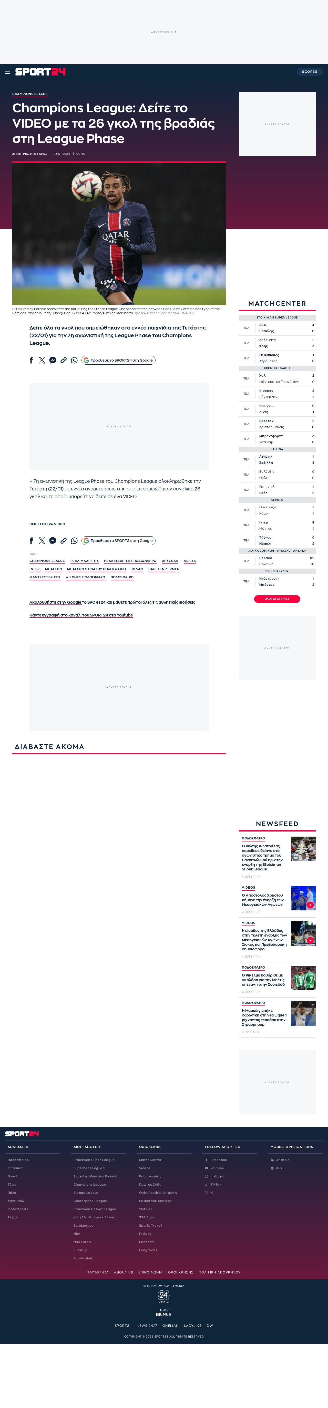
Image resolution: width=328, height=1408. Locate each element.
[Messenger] (52, 360)
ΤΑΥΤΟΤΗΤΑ (98, 1272)
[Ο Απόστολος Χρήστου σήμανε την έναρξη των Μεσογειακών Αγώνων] (303, 898)
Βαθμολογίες (150, 1176)
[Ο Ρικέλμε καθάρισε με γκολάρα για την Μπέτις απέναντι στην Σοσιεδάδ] (303, 978)
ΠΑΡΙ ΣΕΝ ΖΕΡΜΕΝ (164, 569)
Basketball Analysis (155, 1201)
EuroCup (81, 1250)
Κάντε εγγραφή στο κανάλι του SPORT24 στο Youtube (81, 615)
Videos (144, 1168)
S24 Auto (146, 1217)
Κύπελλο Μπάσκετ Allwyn (95, 1217)
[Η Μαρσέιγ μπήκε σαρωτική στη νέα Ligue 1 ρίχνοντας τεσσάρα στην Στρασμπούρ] (303, 1013)
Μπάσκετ (15, 1168)
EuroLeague (84, 1225)
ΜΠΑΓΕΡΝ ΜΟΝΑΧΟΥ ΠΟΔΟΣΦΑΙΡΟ (96, 569)
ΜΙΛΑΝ (137, 569)
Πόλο (12, 1192)
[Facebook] (31, 360)
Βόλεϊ (12, 1176)
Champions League (90, 1184)
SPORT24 (123, 1325)
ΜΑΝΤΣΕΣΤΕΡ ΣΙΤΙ (44, 577)
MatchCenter (150, 1160)
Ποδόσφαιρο (122, 577)
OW (210, 1325)
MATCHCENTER (277, 303)
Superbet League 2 (89, 1168)
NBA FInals (82, 1241)
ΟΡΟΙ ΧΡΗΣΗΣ (181, 1272)
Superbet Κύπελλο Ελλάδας (97, 1176)
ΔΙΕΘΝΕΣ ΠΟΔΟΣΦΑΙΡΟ (85, 577)
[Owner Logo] (164, 1296)
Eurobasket (83, 1258)
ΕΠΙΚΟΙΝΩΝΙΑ (150, 1272)
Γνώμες (145, 1233)
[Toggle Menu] (7, 71)
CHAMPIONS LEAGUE (47, 560)
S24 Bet (145, 1209)
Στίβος (13, 1217)
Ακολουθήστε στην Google (55, 602)
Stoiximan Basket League (95, 1209)
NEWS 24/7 (147, 1325)
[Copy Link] (63, 360)
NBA (77, 1233)
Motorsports (18, 1209)
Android (283, 1160)
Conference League (90, 1201)
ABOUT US (123, 1272)
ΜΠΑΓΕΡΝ (53, 569)
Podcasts (147, 1241)
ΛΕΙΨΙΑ (190, 560)
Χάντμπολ (16, 1201)
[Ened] (163, 1314)
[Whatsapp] (74, 360)
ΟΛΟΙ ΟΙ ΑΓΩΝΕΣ (277, 599)
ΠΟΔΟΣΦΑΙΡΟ (253, 838)
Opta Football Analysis (158, 1192)
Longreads (148, 1250)
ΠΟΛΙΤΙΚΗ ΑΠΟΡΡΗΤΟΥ (220, 1272)
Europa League (86, 1192)
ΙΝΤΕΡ (34, 569)
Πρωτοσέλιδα (150, 1184)
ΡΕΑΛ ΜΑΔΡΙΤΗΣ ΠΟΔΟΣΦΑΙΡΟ (130, 560)
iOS (279, 1168)
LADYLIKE (193, 1325)
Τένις (12, 1184)
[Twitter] (42, 360)
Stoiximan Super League (94, 1160)
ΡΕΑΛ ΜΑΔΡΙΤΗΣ (84, 560)
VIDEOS (248, 887)
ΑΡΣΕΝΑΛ (170, 560)
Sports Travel (150, 1225)
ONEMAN (170, 1325)
